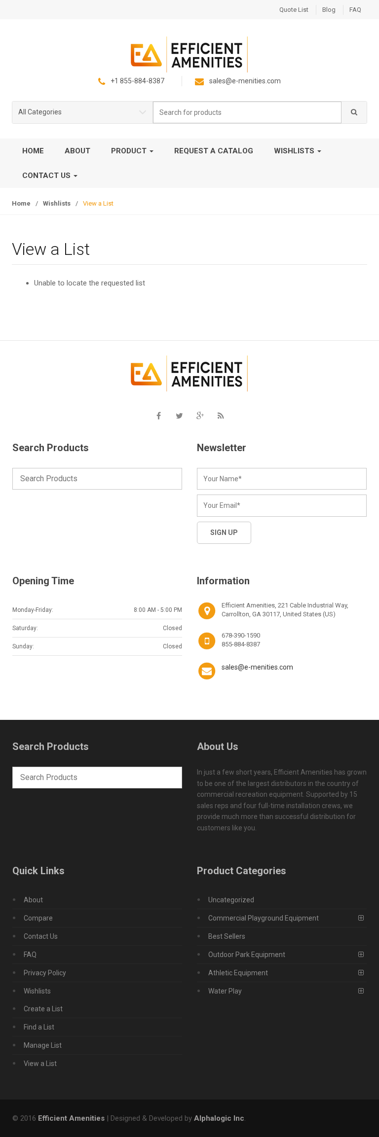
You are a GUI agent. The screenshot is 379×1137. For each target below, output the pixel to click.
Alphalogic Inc (219, 1118)
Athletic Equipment (238, 973)
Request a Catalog (213, 150)
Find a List (39, 1027)
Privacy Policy (45, 973)
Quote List (293, 9)
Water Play (225, 991)
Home (33, 150)
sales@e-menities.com (257, 667)
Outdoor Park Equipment (246, 955)
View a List (40, 1063)
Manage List (43, 1045)
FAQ (355, 9)
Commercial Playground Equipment (263, 918)
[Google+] (200, 416)
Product (130, 150)
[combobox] (247, 113)
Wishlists (295, 150)
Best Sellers (226, 936)
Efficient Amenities (71, 1118)
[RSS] (220, 416)
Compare (38, 918)
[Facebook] (158, 416)
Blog (329, 9)
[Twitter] (179, 416)
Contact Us (47, 175)
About (77, 150)
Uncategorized (231, 900)
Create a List (43, 1009)
